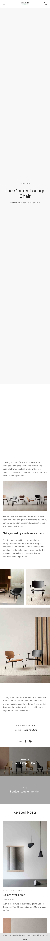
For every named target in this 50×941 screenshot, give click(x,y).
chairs (25, 730)
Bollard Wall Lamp (14, 894)
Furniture (25, 184)
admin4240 (18, 202)
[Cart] (45, 3)
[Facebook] (26, 741)
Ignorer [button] (25, 939)
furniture (33, 730)
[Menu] (4, 4)
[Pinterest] (30, 741)
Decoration (8, 891)
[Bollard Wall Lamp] (25, 854)
